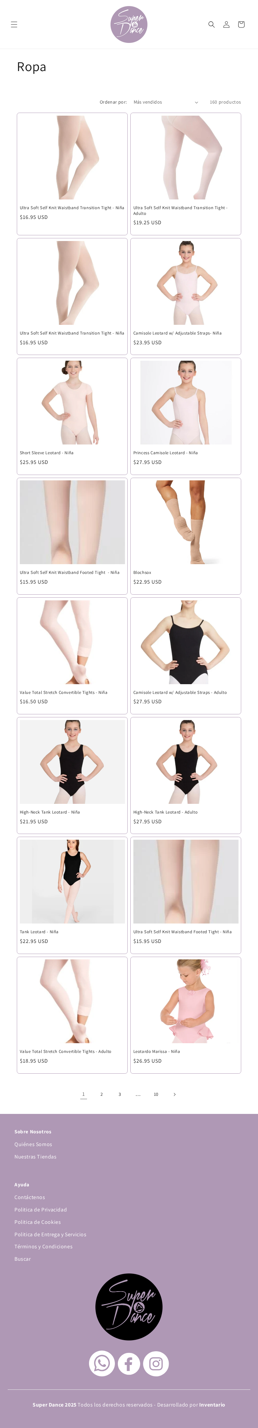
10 (156, 1094)
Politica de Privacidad (40, 1209)
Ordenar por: (113, 102)
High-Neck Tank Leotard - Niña (50, 812)
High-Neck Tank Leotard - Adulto (165, 812)
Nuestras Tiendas (35, 1156)
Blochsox (142, 572)
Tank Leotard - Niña (39, 932)
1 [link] (83, 1093)
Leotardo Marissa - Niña (156, 1051)
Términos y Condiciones (43, 1246)
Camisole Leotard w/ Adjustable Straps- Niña (177, 333)
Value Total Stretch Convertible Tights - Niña (64, 692)
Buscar (22, 1258)
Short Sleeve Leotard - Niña (47, 453)
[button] (14, 24)
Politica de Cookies (37, 1222)
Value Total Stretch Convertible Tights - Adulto (66, 1051)
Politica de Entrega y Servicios (50, 1234)
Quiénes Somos (33, 1144)
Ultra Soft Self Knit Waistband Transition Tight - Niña (72, 208)
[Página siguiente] (174, 1094)
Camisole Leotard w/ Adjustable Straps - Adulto (180, 692)
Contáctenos (29, 1197)
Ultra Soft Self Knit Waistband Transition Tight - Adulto (180, 210)
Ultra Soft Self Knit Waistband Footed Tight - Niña (70, 572)
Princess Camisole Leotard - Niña (165, 453)
